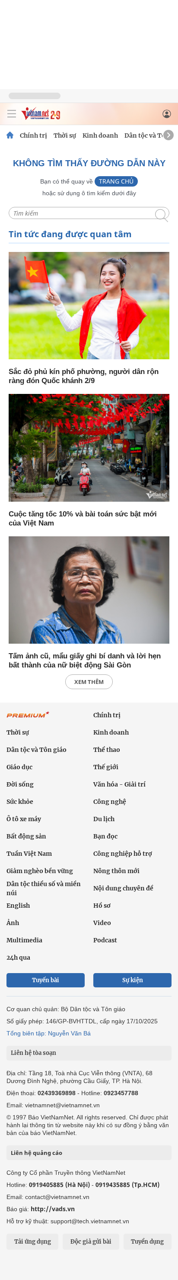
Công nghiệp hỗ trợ (122, 854)
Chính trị (33, 135)
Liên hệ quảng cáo (36, 1153)
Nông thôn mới (116, 871)
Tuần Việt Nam (29, 854)
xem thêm (89, 682)
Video (102, 923)
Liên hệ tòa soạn (33, 1053)
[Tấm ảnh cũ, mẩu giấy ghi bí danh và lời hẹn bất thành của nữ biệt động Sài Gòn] (89, 590)
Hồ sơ (102, 905)
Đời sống (20, 784)
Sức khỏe (19, 802)
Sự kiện (132, 980)
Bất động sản (26, 836)
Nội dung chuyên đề (123, 888)
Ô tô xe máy (23, 819)
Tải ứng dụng (32, 1241)
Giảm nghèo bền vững (39, 871)
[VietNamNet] (9, 135)
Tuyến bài (45, 980)
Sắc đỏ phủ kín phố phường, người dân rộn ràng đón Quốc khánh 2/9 (84, 376)
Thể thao (106, 750)
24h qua (18, 957)
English (18, 905)
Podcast (105, 940)
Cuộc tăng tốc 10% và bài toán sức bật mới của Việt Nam (83, 518)
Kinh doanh (100, 135)
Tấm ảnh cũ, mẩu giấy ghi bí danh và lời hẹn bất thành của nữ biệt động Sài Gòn (85, 660)
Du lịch (103, 819)
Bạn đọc (105, 836)
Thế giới (105, 767)
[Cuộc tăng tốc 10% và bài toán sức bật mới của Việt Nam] (89, 448)
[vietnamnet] (40, 117)
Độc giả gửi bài (90, 1241)
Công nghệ (109, 802)
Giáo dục (19, 767)
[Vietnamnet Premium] (28, 719)
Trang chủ (116, 181)
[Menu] (11, 114)
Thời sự (65, 135)
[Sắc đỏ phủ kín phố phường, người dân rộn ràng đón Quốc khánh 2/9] (89, 306)
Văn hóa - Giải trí (119, 784)
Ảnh (12, 923)
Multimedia (24, 940)
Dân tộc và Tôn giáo (36, 750)
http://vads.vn (53, 1209)
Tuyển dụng (147, 1241)
